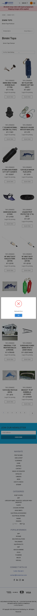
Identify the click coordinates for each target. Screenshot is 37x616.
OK (19, 315)
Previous (3, 614)
